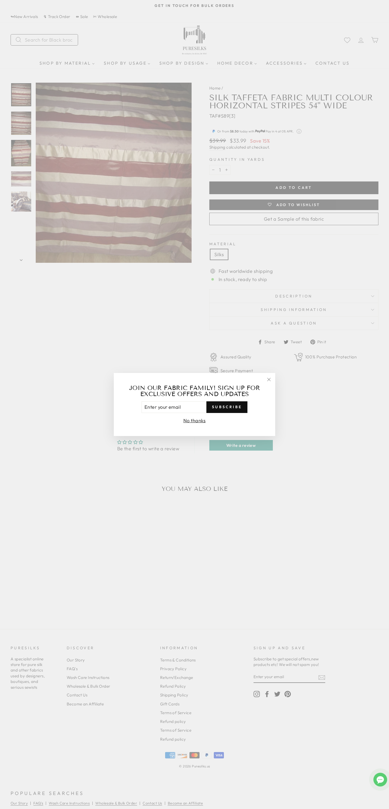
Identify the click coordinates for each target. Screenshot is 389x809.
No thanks (194, 420)
